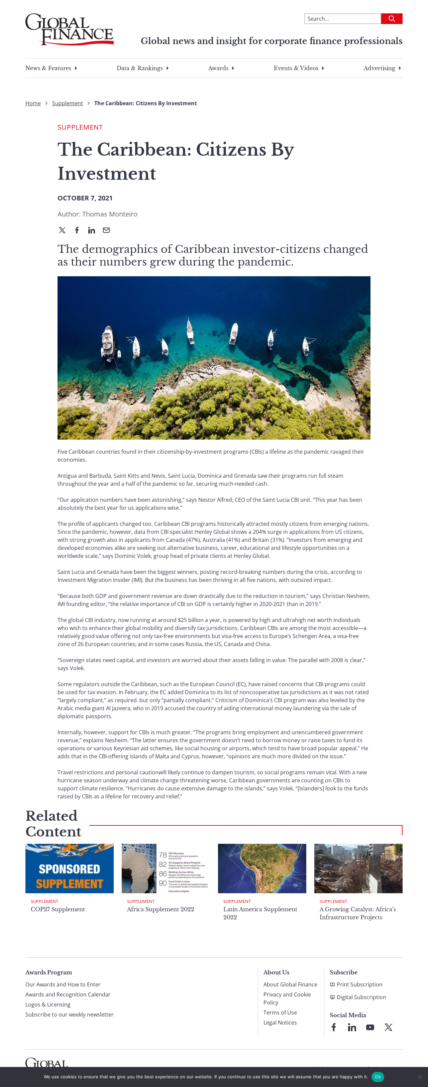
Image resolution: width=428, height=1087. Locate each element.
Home (33, 103)
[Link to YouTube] (370, 1027)
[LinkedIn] (94, 231)
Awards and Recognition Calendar (68, 994)
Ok (378, 1076)
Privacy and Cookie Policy (287, 998)
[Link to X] (389, 1027)
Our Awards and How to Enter (63, 984)
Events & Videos (296, 68)
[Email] (109, 230)
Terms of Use (280, 1012)
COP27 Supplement (58, 909)
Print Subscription (360, 984)
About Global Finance (290, 984)
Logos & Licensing (48, 1004)
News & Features (48, 68)
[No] (419, 1077)
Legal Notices (280, 1022)
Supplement (67, 103)
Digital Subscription (361, 997)
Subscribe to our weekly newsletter (69, 1014)
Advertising (379, 68)
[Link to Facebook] (334, 1027)
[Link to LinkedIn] (352, 1027)
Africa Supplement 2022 (160, 909)
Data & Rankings (140, 68)
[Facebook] (79, 231)
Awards (218, 68)
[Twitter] (65, 231)
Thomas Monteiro (109, 213)
